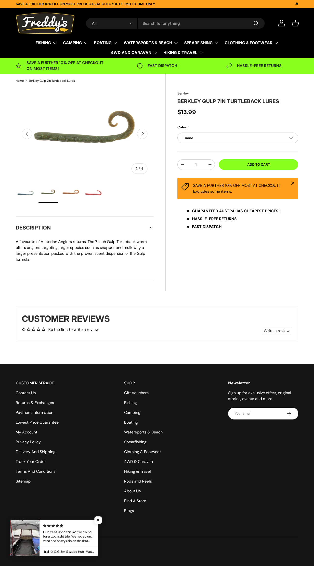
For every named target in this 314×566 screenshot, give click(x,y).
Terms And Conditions (35, 471)
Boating (131, 422)
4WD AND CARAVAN (131, 52)
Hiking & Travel (137, 471)
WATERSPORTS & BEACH (148, 42)
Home (20, 81)
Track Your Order (31, 461)
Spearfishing (135, 442)
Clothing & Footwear (142, 451)
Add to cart (258, 164)
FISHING (43, 42)
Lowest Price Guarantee (37, 422)
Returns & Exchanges (35, 402)
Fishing (130, 402)
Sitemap (23, 481)
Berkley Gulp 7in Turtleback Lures (51, 81)
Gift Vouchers (136, 392)
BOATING (103, 42)
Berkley (183, 93)
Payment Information (34, 412)
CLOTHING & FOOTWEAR (249, 42)
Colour (183, 127)
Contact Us (26, 392)
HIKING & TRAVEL (180, 52)
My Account (26, 432)
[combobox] (175, 23)
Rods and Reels (138, 481)
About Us (132, 491)
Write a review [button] (276, 330)
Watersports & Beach (143, 432)
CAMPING (72, 42)
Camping (132, 412)
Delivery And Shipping (35, 451)
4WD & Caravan (138, 461)
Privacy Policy (28, 442)
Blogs (129, 510)
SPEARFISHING (198, 42)
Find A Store (135, 500)
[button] (295, 23)
